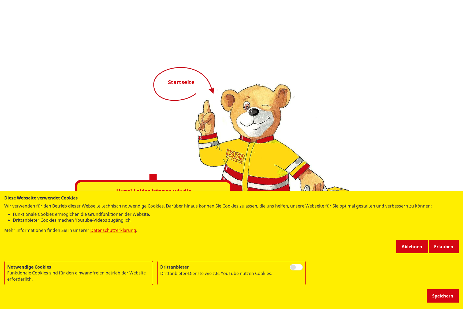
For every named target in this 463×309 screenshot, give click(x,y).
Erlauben (443, 247)
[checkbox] (296, 267)
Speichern (442, 296)
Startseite (181, 82)
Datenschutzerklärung (113, 230)
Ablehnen (412, 247)
